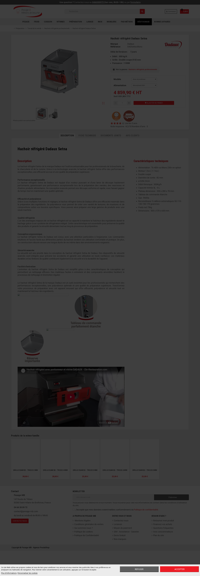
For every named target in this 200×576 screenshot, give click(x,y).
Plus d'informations (9, 573)
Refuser (139, 569)
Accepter (179, 569)
